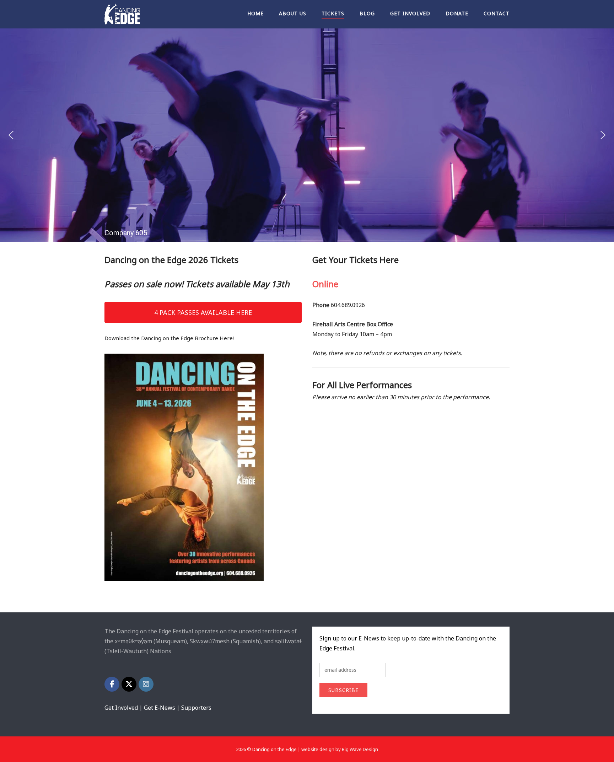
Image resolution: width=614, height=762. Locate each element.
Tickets (333, 13)
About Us (292, 13)
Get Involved (410, 13)
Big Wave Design (360, 749)
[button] (11, 135)
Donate (457, 13)
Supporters (196, 708)
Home (255, 13)
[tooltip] (170, 641)
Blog (367, 13)
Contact (497, 13)
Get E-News (159, 708)
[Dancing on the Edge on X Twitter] (129, 684)
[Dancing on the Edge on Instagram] (146, 684)
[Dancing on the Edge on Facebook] (111, 684)
